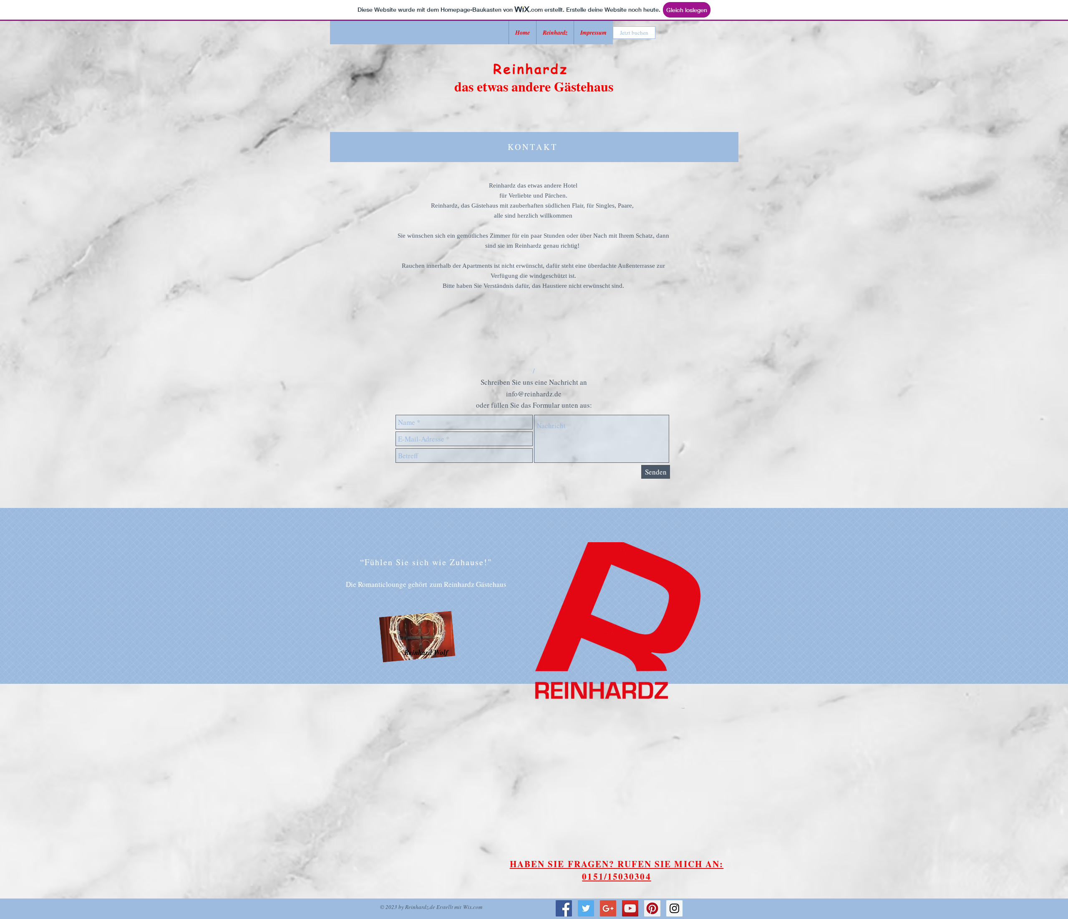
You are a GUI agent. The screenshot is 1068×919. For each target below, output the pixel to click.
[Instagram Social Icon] (674, 908)
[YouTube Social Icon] (630, 908)
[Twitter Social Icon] (586, 908)
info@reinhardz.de (534, 394)
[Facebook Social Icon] (564, 908)
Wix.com (472, 907)
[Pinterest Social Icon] (652, 908)
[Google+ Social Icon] (608, 908)
